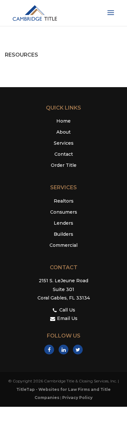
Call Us (66, 310)
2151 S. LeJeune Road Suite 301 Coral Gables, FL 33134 (63, 289)
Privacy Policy (77, 397)
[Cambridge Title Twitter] (78, 349)
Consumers (63, 212)
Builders (63, 234)
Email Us (67, 318)
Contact (63, 154)
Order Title (64, 165)
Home (63, 121)
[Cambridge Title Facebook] (49, 349)
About (63, 132)
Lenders (63, 223)
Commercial (63, 245)
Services (64, 143)
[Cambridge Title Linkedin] (63, 349)
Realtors (64, 201)
